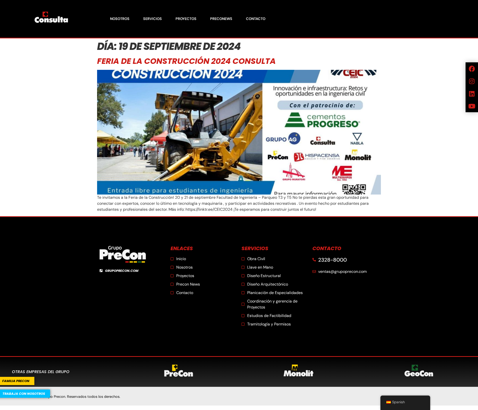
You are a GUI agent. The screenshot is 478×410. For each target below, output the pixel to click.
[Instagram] (472, 81)
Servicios (152, 18)
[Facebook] (472, 68)
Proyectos (186, 18)
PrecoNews (221, 18)
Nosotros (119, 18)
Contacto (255, 18)
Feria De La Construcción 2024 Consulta (186, 61)
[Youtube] (472, 106)
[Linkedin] (472, 93)
